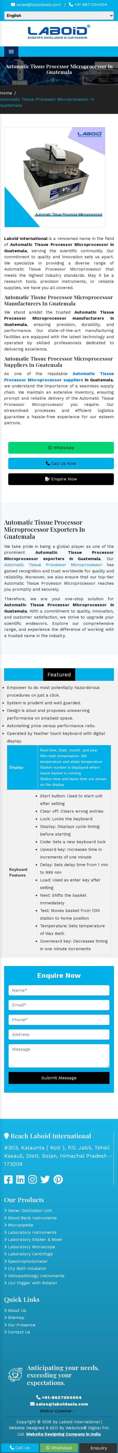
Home (6, 93)
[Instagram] (32, 1181)
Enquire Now (63, 479)
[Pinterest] (58, 1181)
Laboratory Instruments (32, 1232)
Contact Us (18, 1332)
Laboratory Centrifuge (30, 1254)
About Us (16, 1310)
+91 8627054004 (90, 4)
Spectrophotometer (27, 1261)
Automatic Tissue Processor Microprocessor (53, 564)
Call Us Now (63, 463)
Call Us (22, 1447)
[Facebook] (8, 1181)
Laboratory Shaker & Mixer (35, 1239)
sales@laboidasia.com (38, 4)
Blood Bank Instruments (32, 1218)
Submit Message (59, 1077)
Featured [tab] (59, 674)
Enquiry (98, 1448)
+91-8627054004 (61, 1397)
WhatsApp (63, 447)
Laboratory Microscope (31, 1246)
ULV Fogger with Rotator (32, 1282)
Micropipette (20, 1225)
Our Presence (21, 1325)
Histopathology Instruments (35, 1275)
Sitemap (15, 1317)
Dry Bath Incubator (27, 1268)
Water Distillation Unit (29, 1210)
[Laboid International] (59, 31)
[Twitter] (20, 1181)
